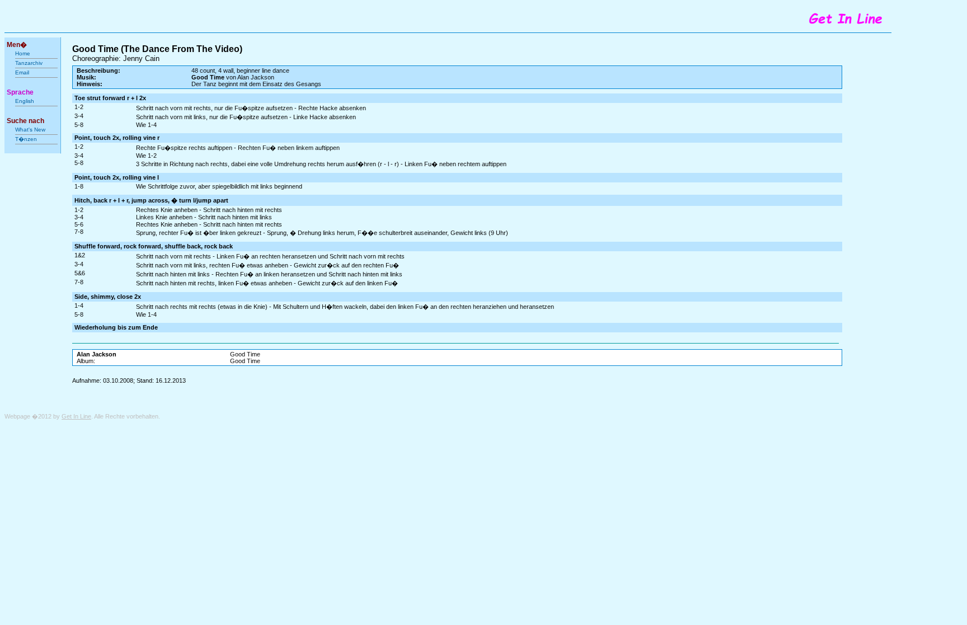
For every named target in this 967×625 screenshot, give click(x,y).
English (24, 101)
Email (22, 72)
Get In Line (76, 416)
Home (22, 53)
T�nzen (26, 139)
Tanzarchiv (29, 63)
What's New (31, 129)
